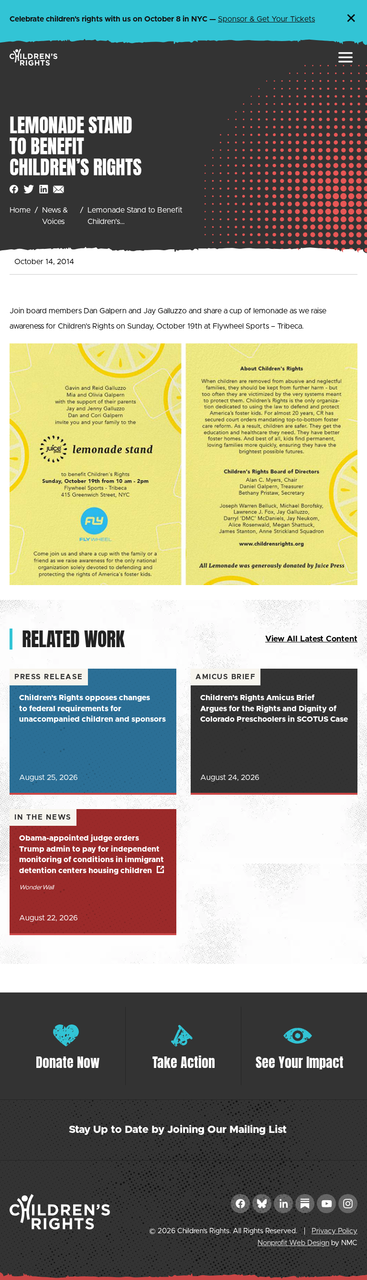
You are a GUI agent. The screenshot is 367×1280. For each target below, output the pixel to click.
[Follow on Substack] (304, 1203)
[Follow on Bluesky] (261, 1203)
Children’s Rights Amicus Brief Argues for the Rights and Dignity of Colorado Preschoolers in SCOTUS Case (274, 708)
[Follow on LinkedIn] (283, 1203)
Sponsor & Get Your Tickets (266, 19)
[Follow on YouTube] (326, 1203)
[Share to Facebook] (14, 189)
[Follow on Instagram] (347, 1203)
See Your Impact (300, 1062)
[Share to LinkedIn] (43, 189)
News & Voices (55, 215)
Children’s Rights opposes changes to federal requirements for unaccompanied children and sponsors (92, 708)
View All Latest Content (311, 639)
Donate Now (68, 1062)
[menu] (345, 57)
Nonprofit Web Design (293, 1243)
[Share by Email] (58, 189)
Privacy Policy (334, 1231)
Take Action (183, 1062)
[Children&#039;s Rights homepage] (33, 57)
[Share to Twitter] (28, 189)
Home (20, 210)
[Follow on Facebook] (240, 1203)
